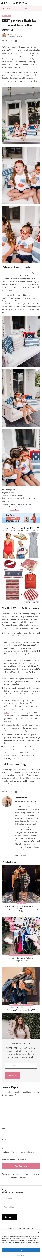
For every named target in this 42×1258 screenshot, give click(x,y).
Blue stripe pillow (8, 489)
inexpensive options (33, 755)
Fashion (6, 16)
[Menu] (38, 3)
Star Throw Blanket (11, 700)
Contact (11, 1229)
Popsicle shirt (7, 503)
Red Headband (10, 688)
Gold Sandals (9, 642)
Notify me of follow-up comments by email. (18, 1152)
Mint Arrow (14, 3)
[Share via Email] (16, 41)
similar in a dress (25, 503)
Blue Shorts (6, 506)
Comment (6, 1099)
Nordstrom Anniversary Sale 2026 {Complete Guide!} (21, 959)
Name (5, 1128)
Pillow (6, 712)
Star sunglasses (7, 498)
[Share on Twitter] (11, 41)
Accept (21, 1250)
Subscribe (13, 1075)
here (22, 309)
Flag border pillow (9, 492)
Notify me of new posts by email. (14, 1159)
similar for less (17, 495)
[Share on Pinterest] (7, 41)
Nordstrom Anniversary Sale (21, 955)
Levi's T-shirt (9, 678)
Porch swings (6, 495)
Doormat (7, 725)
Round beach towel (11, 746)
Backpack (8, 734)
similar (20, 506)
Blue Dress (8, 660)
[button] (39, 1232)
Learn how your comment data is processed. (20, 1175)
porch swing (14, 295)
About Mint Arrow (26, 1229)
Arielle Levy (14, 509)
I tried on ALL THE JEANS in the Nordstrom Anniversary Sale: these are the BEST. (21, 1009)
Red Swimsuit (9, 632)
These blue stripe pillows (11, 272)
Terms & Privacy (21, 1255)
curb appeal (33, 727)
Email (4, 1138)
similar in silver (25, 498)
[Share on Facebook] (3, 41)
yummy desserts (28, 64)
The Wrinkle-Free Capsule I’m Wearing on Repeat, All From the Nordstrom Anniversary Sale (21, 908)
